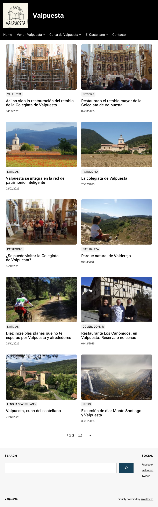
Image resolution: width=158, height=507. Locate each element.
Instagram (147, 470)
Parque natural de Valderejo (106, 256)
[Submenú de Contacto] (128, 34)
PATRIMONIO (90, 171)
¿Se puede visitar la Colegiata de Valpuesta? (32, 258)
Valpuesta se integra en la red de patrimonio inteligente (35, 180)
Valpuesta (48, 15)
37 (80, 435)
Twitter (146, 475)
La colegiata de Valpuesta (104, 178)
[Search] (126, 468)
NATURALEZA (91, 249)
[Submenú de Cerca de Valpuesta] (80, 34)
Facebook (147, 464)
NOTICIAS (88, 94)
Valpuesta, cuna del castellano (33, 411)
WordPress (147, 499)
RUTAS (87, 404)
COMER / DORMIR (93, 326)
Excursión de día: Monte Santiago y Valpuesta (111, 413)
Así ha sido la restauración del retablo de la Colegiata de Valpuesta (40, 103)
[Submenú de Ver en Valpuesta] (44, 34)
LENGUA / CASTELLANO (21, 404)
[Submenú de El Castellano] (107, 34)
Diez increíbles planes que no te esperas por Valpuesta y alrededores (38, 335)
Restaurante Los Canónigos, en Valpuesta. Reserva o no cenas (109, 335)
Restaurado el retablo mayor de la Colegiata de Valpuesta (111, 103)
